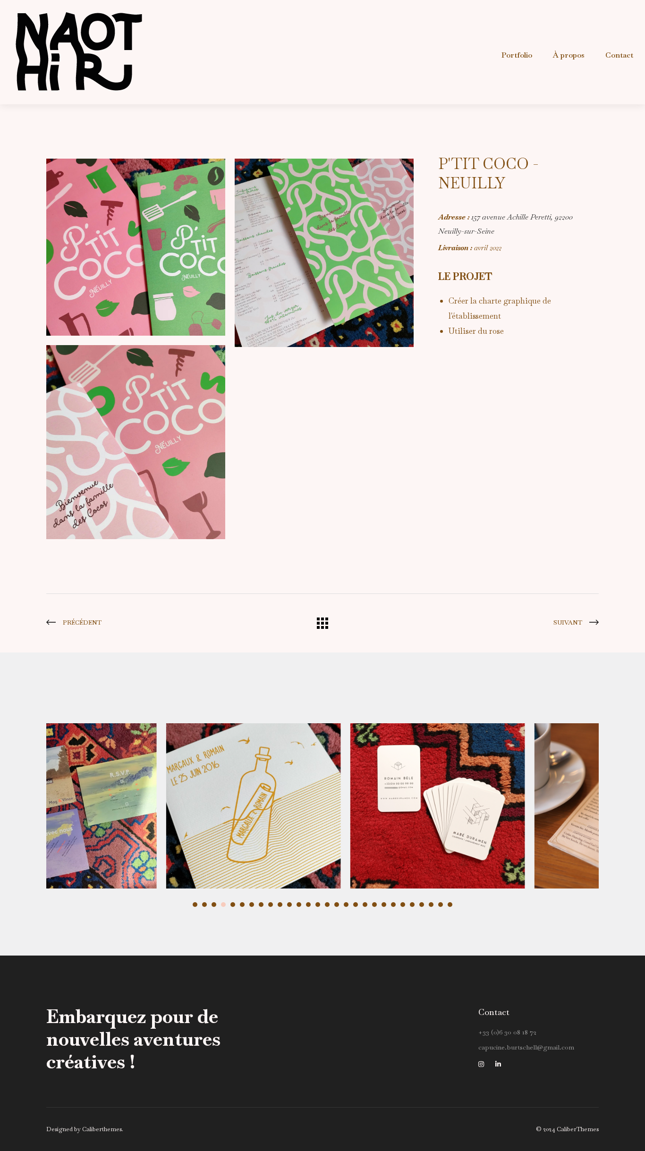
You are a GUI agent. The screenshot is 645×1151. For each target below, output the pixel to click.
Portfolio (516, 55)
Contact (619, 55)
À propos (569, 55)
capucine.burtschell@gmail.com (526, 1047)
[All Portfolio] (322, 626)
